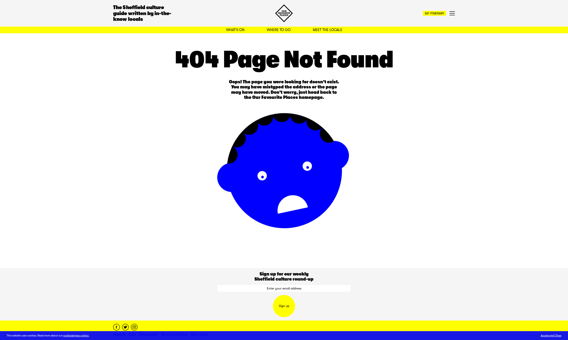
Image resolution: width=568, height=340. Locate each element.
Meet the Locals (327, 30)
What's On (235, 30)
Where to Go (279, 30)
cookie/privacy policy (76, 335)
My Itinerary (434, 13)
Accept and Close (551, 335)
